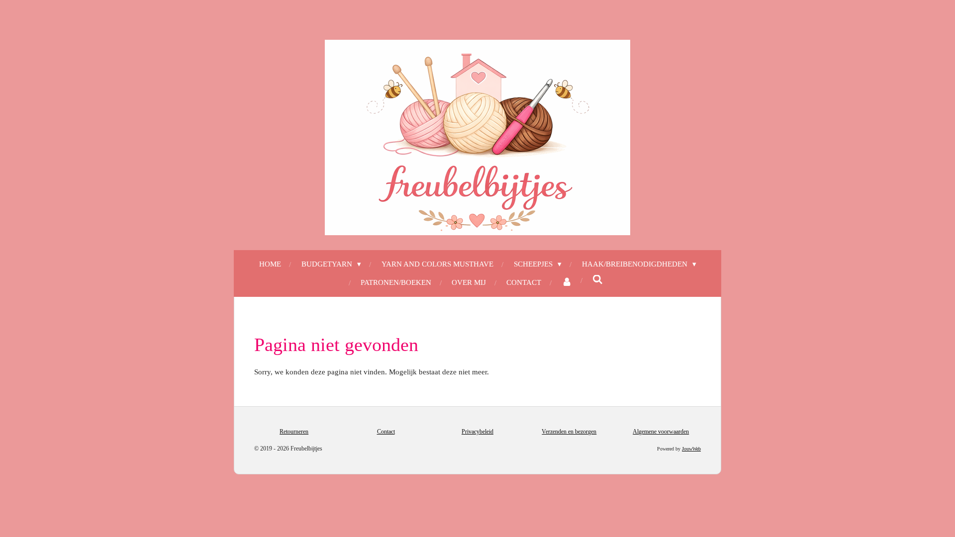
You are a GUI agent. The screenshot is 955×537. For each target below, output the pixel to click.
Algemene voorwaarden (661, 431)
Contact (386, 431)
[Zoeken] (597, 280)
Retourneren (294, 431)
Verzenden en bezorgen (569, 431)
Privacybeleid (477, 431)
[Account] (567, 282)
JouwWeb (691, 448)
